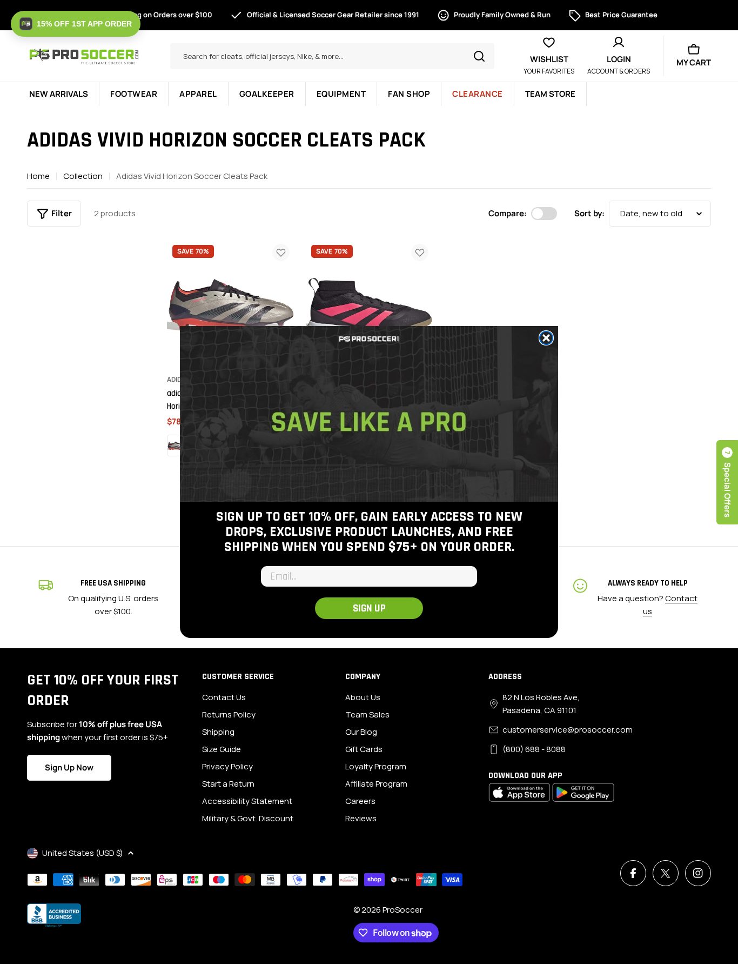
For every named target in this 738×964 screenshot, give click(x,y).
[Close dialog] (546, 337)
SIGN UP (369, 608)
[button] (75, 24)
